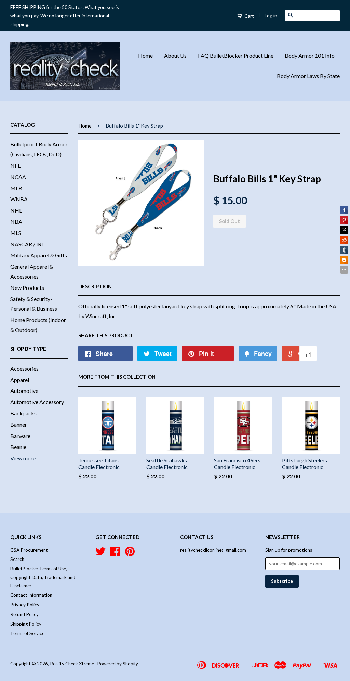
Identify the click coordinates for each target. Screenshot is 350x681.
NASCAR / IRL (27, 244)
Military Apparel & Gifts (38, 255)
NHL (16, 210)
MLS (15, 233)
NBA (16, 221)
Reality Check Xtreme (72, 663)
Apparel (19, 379)
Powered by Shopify (117, 663)
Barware (20, 436)
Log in (271, 15)
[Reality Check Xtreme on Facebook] (115, 553)
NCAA (18, 177)
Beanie (18, 447)
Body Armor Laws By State (308, 76)
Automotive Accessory (37, 402)
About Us (175, 55)
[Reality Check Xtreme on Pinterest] (130, 553)
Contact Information (31, 595)
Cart (248, 16)
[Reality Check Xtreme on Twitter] (100, 553)
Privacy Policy (24, 604)
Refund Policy (24, 614)
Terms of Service (27, 633)
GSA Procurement (29, 550)
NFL (15, 165)
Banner (18, 424)
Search (17, 559)
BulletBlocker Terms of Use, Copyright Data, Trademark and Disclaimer (42, 577)
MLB (16, 188)
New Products (27, 287)
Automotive (24, 390)
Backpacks (23, 413)
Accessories (24, 368)
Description (95, 286)
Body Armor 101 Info (310, 55)
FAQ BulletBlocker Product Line (235, 55)
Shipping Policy (25, 624)
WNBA (19, 199)
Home (145, 55)
